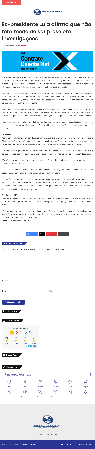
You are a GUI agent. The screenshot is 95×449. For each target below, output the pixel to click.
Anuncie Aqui (79, 445)
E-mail (5, 291)
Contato (89, 445)
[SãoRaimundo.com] (47, 12)
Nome (5, 280)
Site (51, 291)
